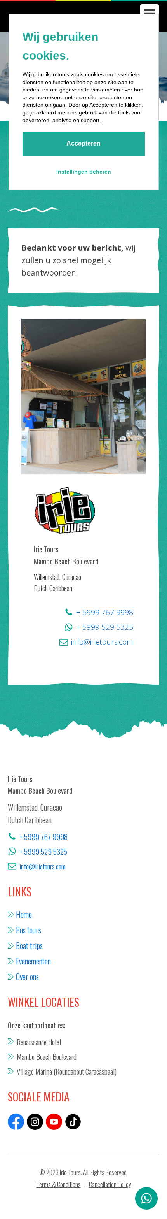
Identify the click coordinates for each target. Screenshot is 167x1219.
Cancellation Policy (110, 1184)
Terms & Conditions (59, 1184)
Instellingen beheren (83, 172)
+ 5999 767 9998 (104, 612)
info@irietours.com (102, 642)
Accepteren (83, 143)
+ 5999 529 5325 (104, 627)
